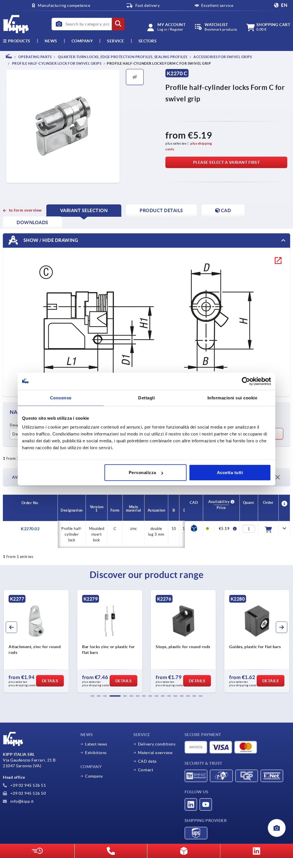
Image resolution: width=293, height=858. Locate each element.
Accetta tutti (230, 472)
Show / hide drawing (50, 240)
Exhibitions (96, 752)
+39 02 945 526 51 (27, 785)
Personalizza (142, 472)
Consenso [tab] (61, 397)
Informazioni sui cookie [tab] (232, 397)
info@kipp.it (21, 801)
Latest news (96, 744)
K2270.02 (30, 528)
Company (82, 41)
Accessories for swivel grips (222, 57)
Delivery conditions (157, 744)
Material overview (155, 752)
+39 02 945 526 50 (27, 793)
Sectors (147, 41)
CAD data (147, 761)
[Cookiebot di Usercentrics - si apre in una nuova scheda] (246, 381)
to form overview (25, 210)
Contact (145, 770)
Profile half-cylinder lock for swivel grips (56, 64)
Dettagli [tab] (146, 397)
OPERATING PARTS (34, 57)
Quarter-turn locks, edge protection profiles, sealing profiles (122, 57)
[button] (92, 696)
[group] (36, 641)
